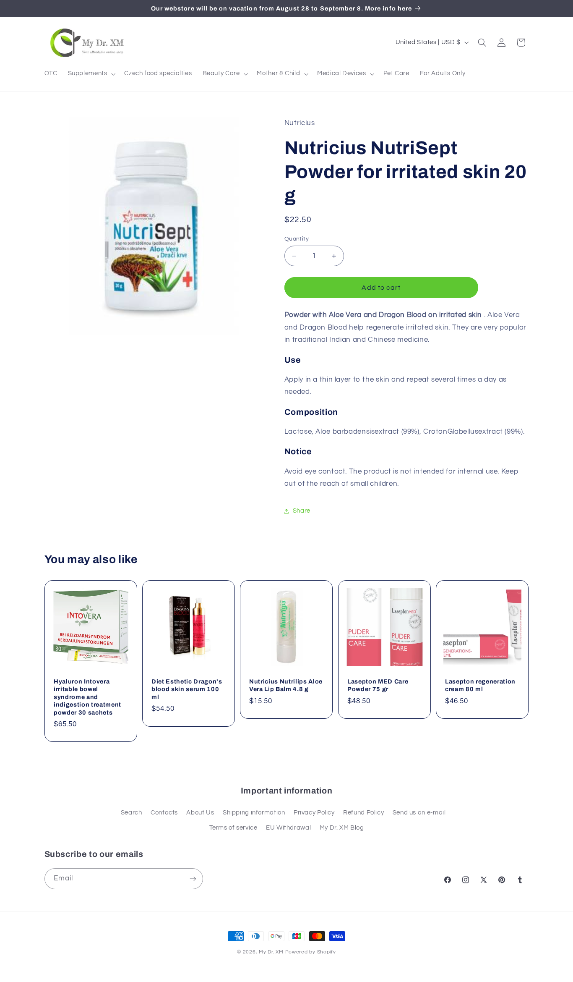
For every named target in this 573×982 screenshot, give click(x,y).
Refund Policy (363, 812)
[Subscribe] (192, 878)
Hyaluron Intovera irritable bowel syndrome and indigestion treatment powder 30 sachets (87, 696)
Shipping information (254, 812)
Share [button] (301, 511)
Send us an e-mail (419, 812)
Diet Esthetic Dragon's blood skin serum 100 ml (186, 689)
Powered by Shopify (310, 952)
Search (131, 812)
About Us (200, 812)
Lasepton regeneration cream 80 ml (480, 685)
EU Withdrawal (288, 828)
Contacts (164, 812)
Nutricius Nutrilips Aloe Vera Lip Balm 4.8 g (286, 685)
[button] (91, 74)
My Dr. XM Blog (342, 828)
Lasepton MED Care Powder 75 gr (377, 685)
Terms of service (233, 828)
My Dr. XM (272, 952)
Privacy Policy (314, 812)
